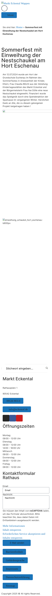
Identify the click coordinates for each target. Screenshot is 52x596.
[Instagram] (6, 418)
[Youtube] (19, 418)
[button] (9, 15)
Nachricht (7, 494)
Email (5, 486)
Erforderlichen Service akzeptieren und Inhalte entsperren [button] (24, 535)
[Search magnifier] (46, 368)
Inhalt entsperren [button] (12, 529)
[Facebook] (12, 418)
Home (19, 27)
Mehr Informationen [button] (14, 525)
